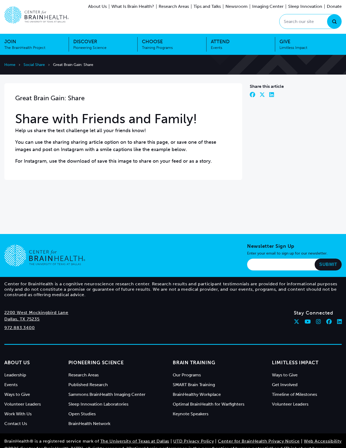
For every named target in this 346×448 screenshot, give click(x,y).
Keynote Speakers (190, 413)
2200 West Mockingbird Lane (36, 312)
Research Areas (174, 6)
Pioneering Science (96, 363)
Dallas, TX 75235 (22, 319)
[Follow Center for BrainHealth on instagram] (318, 321)
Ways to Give (17, 394)
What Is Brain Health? (132, 6)
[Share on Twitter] (262, 94)
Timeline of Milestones (294, 394)
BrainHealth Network (89, 423)
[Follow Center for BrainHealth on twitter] (296, 321)
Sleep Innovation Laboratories (98, 404)
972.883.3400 (19, 327)
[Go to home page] (44, 255)
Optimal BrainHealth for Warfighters (208, 404)
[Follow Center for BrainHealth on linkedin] (339, 321)
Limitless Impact (295, 363)
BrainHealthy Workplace (197, 394)
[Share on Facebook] (252, 94)
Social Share (34, 64)
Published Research (88, 384)
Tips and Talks (207, 6)
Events (11, 384)
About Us (97, 6)
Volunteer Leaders (22, 404)
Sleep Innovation (305, 6)
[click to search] (334, 21)
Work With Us (18, 413)
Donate (334, 6)
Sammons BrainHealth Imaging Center (106, 394)
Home (9, 64)
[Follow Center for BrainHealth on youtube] (308, 321)
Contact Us (15, 423)
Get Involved (285, 384)
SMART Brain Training (194, 384)
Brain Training (194, 363)
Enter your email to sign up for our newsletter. (287, 253)
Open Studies (82, 413)
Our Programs (187, 374)
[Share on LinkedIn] (271, 94)
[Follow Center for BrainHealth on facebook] (329, 321)
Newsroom (236, 6)
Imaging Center (268, 6)
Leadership (15, 374)
